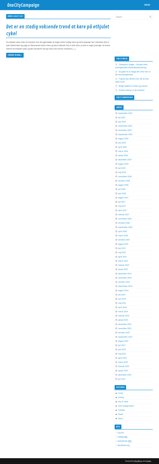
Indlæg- (122, 437)
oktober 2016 (124, 223)
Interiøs (121, 410)
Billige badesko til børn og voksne (133, 86)
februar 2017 (123, 214)
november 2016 (125, 218)
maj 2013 (122, 353)
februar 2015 (123, 265)
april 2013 (122, 358)
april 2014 (122, 307)
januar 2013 (123, 370)
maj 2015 (122, 252)
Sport (120, 418)
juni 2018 (122, 193)
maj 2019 (122, 172)
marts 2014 (123, 311)
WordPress (138, 461)
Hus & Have (123, 401)
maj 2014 (122, 303)
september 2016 (125, 227)
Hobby (121, 397)
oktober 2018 (124, 180)
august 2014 (123, 290)
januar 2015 (123, 269)
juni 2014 (122, 299)
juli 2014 (121, 294)
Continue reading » (15, 55)
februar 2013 (123, 366)
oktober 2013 (124, 332)
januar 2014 (123, 320)
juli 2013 (121, 345)
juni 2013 (122, 349)
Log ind (121, 432)
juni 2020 (122, 142)
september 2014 (125, 286)
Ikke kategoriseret (126, 406)
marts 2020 (123, 151)
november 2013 (125, 328)
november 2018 (125, 176)
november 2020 (125, 130)
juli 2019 (121, 168)
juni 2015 (122, 248)
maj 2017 (122, 206)
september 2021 (125, 126)
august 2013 (123, 341)
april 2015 (122, 256)
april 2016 (122, 231)
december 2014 (124, 273)
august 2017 (123, 197)
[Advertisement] (134, 38)
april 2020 (122, 147)
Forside (147, 5)
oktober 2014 (124, 282)
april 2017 (122, 210)
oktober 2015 (124, 239)
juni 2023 (122, 121)
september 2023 (125, 113)
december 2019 (124, 159)
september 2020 (125, 134)
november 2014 (125, 277)
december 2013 (124, 324)
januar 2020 (123, 155)
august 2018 (123, 185)
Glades (148, 461)
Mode (120, 414)
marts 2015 (123, 261)
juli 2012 (121, 379)
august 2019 (123, 164)
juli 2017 (121, 202)
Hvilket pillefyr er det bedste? (132, 90)
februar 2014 (123, 315)
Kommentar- (125, 441)
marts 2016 (123, 235)
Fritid (120, 393)
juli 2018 (121, 189)
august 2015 (123, 244)
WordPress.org (123, 445)
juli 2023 (121, 117)
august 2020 (123, 138)
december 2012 (124, 375)
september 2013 (125, 337)
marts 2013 (123, 362)
